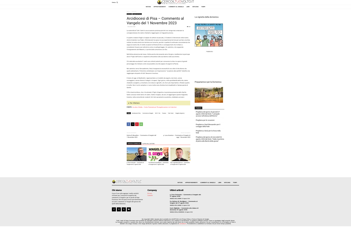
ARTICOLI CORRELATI (134, 143)
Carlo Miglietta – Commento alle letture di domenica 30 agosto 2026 (184, 209)
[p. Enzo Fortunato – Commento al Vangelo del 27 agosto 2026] (137, 154)
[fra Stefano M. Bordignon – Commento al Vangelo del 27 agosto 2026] (158, 154)
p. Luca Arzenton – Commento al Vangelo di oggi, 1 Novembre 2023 (176, 136)
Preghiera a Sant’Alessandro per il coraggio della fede (208, 125)
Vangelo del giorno (179, 113)
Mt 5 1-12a (157, 113)
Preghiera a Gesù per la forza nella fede (208, 132)
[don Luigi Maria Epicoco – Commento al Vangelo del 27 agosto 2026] (180, 154)
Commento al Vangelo (148, 113)
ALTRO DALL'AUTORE (148, 143)
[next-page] (131, 168)
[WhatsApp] (141, 124)
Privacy (149, 193)
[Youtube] (129, 209)
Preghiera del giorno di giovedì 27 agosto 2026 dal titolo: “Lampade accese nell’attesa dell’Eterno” (208, 114)
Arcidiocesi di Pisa (136, 113)
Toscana (164, 113)
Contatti (150, 195)
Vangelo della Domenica (177, 212)
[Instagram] (119, 209)
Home (128, 11)
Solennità (129, 14)
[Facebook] (128, 124)
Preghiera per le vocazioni (205, 120)
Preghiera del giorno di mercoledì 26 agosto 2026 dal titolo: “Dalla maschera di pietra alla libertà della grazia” (210, 139)
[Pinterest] (137, 124)
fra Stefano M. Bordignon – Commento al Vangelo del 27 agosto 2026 (184, 202)
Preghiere (198, 108)
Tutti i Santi (170, 113)
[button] (115, 2)
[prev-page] (128, 168)
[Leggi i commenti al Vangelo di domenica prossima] (209, 102)
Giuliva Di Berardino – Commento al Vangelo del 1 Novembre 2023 (141, 136)
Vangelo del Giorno (137, 14)
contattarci (182, 223)
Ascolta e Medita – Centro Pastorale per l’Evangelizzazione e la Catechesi (154, 107)
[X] (133, 124)
